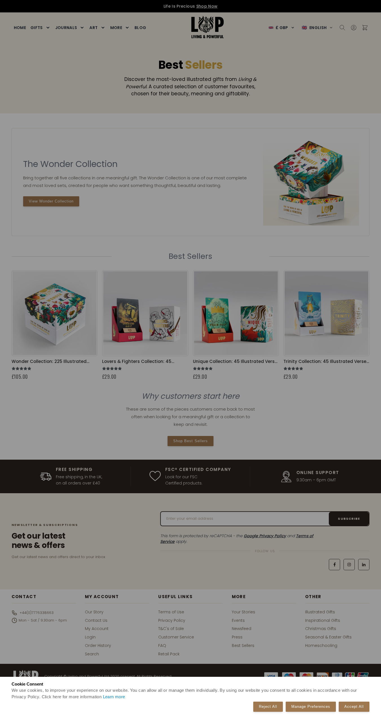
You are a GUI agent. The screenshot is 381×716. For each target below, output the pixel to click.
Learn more (114, 696)
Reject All (268, 706)
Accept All (354, 706)
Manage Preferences (310, 706)
